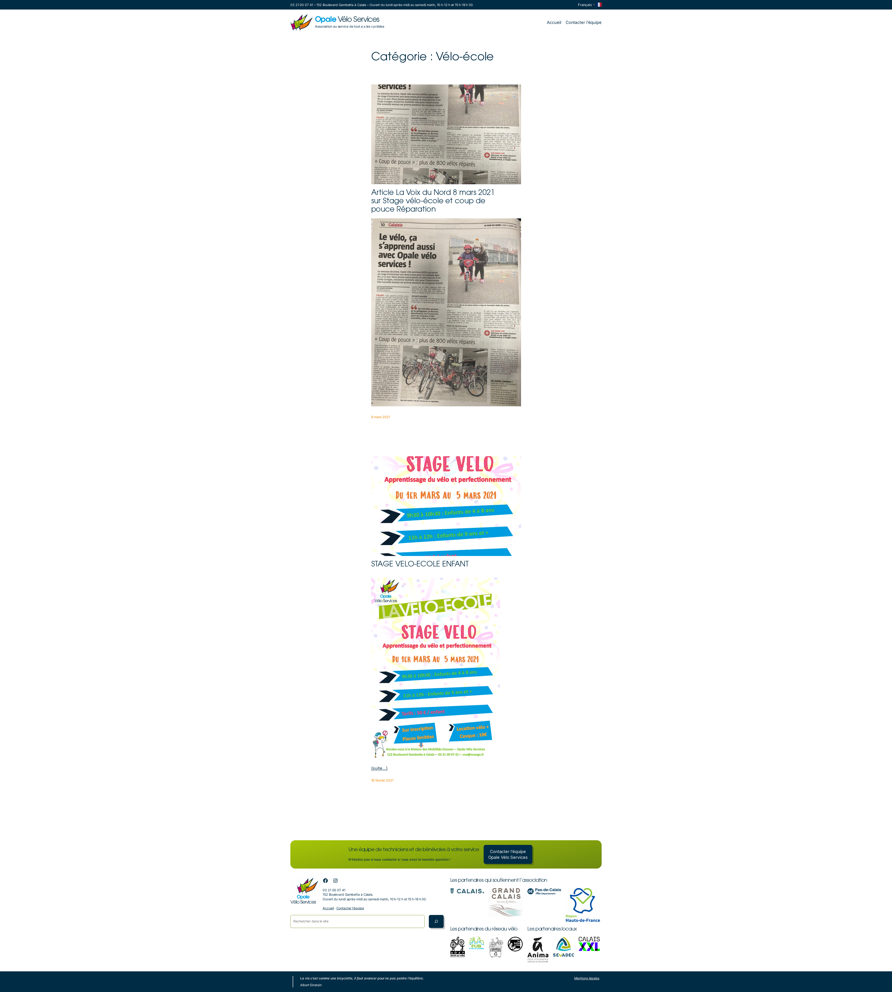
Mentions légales (586, 978)
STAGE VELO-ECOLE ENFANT (420, 564)
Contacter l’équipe (350, 908)
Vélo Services (347, 20)
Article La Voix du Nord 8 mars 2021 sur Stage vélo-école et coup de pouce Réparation (433, 201)
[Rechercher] (436, 921)
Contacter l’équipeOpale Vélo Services (508, 854)
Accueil (328, 908)
